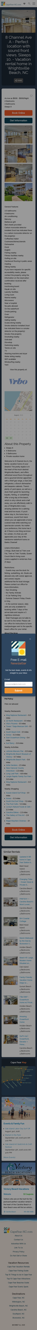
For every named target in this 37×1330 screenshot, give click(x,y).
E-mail (7, 679)
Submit (18, 690)
